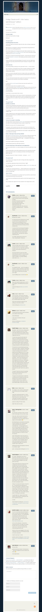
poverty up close (22, 304)
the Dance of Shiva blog (15, 53)
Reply (33, 195)
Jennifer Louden (22, 121)
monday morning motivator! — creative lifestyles (15, 562)
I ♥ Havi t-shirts (29, 165)
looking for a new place (14, 56)
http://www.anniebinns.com (17, 520)
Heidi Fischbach (15, 454)
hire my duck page (14, 83)
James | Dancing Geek (16, 409)
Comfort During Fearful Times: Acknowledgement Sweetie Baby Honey (20, 538)
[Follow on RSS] (35, 606)
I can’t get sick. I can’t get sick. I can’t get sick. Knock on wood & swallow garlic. (20, 503)
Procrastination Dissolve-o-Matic (16, 135)
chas (13, 293)
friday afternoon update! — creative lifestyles (14, 559)
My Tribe (27, 448)
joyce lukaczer (15, 545)
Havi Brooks (8, 24)
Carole (13, 243)
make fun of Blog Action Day (18, 52)
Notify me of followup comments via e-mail (15, 580)
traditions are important (26, 27)
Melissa (13, 310)
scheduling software (20, 87)
